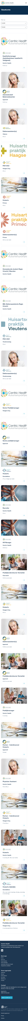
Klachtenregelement (5, 1013)
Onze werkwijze (4, 962)
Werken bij (3, 978)
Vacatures (3, 972)
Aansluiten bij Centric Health (7, 964)
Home (2, 957)
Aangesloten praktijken (6, 965)
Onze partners (4, 975)
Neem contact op (6, 997)
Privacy (2, 1015)
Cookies (2, 1018)
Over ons (3, 959)
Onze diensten (4, 961)
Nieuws (2, 974)
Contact (2, 980)
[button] (26, 3)
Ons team (3, 977)
